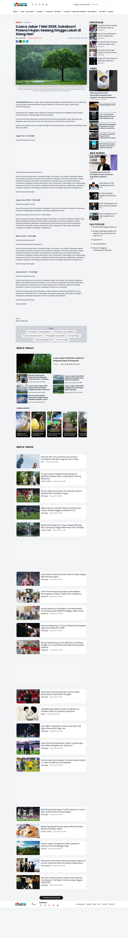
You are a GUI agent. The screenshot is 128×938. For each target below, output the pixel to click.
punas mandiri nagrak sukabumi (104, 227)
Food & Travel (46, 481)
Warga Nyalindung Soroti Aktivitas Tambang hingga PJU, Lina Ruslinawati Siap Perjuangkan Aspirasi (62, 645)
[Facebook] (32, 4)
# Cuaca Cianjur (62, 340)
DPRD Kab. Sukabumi (79, 12)
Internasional (46, 866)
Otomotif (67, 12)
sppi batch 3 (97, 240)
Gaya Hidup (30, 12)
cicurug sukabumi (99, 244)
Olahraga (49, 12)
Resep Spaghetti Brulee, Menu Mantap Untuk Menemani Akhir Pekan (62, 827)
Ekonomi (57, 12)
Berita (15, 12)
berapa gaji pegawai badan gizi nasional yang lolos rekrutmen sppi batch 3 (104, 233)
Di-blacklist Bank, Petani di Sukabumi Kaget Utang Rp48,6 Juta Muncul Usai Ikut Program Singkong (107, 45)
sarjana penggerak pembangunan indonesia (102, 249)
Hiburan (40, 12)
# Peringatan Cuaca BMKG (55, 336)
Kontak (104, 904)
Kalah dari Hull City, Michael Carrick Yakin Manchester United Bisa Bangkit (60, 693)
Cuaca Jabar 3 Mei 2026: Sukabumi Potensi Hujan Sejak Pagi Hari (74, 388)
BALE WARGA (92, 12)
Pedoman (112, 904)
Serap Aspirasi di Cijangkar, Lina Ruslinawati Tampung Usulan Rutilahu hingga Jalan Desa (62, 609)
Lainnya (110, 12)
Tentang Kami (80, 904)
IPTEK (22, 12)
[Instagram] (39, 4)
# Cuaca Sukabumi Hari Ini (32, 336)
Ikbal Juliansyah (21, 38)
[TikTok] (46, 4)
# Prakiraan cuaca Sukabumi (64, 332)
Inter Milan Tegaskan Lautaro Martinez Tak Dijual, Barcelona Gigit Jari (61, 727)
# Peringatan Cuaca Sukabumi (39, 332)
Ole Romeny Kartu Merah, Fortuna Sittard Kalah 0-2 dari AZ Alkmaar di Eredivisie (63, 761)
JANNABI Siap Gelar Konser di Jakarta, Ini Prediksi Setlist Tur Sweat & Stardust (60, 710)
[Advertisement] (7, 52)
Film (42, 462)
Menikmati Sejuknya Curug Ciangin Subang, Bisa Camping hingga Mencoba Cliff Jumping (62, 526)
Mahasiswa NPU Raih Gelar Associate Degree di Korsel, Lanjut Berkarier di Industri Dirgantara (63, 861)
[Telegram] (27, 41)
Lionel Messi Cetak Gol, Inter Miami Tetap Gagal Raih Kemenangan (63, 575)
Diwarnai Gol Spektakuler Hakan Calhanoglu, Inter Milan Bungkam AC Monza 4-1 (62, 744)
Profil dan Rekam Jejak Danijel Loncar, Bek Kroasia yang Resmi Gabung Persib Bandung (107, 53)
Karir (99, 904)
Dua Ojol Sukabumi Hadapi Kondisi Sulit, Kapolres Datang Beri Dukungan (107, 27)
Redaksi (89, 904)
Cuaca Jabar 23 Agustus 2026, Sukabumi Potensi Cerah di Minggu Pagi (60, 844)
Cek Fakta (102, 12)
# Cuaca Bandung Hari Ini (43, 340)
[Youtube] (43, 4)
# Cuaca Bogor (74, 336)
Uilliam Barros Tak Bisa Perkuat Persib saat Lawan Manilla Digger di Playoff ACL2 (61, 509)
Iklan (94, 904)
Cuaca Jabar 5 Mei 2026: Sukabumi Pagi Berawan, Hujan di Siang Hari (74, 378)
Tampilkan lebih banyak (51, 898)
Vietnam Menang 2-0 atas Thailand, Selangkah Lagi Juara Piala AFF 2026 (63, 626)
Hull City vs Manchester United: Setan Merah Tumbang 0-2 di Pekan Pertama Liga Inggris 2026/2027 (62, 880)
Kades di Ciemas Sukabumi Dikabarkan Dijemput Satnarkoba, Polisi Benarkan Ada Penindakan (107, 61)
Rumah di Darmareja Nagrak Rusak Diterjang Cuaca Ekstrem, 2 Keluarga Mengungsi (38, 378)
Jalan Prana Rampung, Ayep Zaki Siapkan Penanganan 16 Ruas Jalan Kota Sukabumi (61, 592)
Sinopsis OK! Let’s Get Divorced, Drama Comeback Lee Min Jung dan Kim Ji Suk (59, 458)
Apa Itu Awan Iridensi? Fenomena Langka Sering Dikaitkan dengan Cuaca (38, 397)
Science (56, 364)
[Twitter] (36, 4)
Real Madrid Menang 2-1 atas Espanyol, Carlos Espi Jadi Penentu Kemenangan (63, 810)
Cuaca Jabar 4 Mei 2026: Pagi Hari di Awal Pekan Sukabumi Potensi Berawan (39, 388)
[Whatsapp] (23, 41)
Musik (43, 714)
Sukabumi (44, 596)
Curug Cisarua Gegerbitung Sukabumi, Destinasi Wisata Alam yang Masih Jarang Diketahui (61, 476)
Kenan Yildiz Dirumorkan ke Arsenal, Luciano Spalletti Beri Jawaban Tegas (61, 492)
